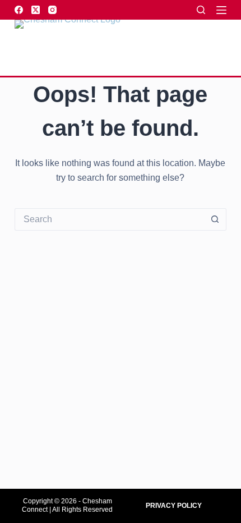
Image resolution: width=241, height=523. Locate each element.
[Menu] (221, 10)
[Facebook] (19, 10)
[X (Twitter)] (35, 10)
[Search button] (215, 219)
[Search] (201, 10)
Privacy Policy (174, 506)
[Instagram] (52, 10)
